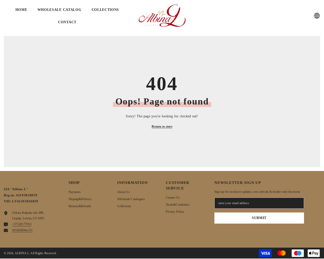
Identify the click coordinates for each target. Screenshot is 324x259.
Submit (259, 218)
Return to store (162, 126)
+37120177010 (21, 224)
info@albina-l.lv (22, 230)
